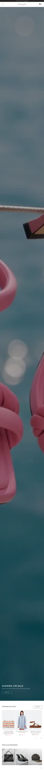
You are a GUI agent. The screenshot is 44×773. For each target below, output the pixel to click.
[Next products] (41, 738)
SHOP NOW (37, 706)
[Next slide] (41, 768)
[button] (2, 4)
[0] (39, 4)
